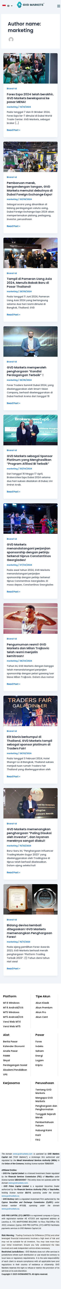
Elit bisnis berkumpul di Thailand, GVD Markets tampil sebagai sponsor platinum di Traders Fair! (29, 742)
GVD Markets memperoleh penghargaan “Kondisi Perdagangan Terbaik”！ (26, 371)
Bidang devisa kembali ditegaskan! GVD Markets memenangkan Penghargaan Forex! (29, 931)
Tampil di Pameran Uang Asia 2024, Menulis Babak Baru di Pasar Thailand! (29, 282)
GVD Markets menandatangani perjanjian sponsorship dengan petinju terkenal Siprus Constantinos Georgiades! (29, 552)
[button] (58, 6)
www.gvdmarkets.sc (10, 1196)
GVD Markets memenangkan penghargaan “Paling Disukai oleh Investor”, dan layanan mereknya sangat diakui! (29, 835)
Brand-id (12, 88)
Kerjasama (11, 1083)
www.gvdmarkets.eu (10, 1209)
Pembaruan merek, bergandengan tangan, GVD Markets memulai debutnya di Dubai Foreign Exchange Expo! (30, 188)
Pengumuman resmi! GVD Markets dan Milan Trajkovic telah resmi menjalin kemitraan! (28, 650)
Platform (9, 996)
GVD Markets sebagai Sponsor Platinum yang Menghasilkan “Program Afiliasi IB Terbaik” (30, 460)
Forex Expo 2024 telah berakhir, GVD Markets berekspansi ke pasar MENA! (30, 98)
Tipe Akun (43, 996)
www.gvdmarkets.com (23, 1154)
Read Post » (13, 130)
